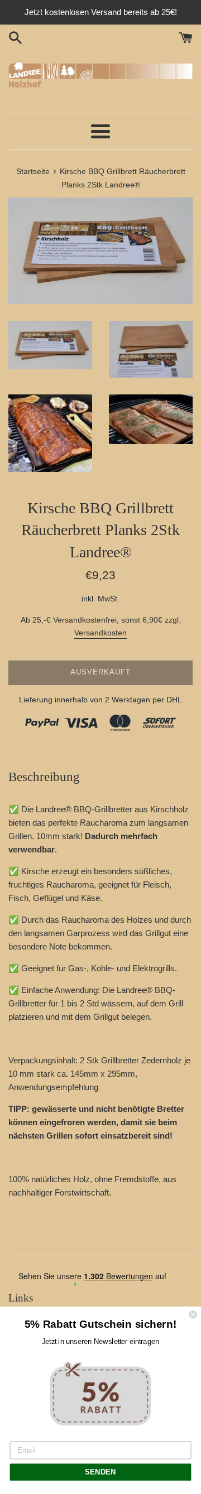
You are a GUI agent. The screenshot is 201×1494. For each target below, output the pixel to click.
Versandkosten (100, 632)
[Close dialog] (193, 1314)
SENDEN (100, 1472)
